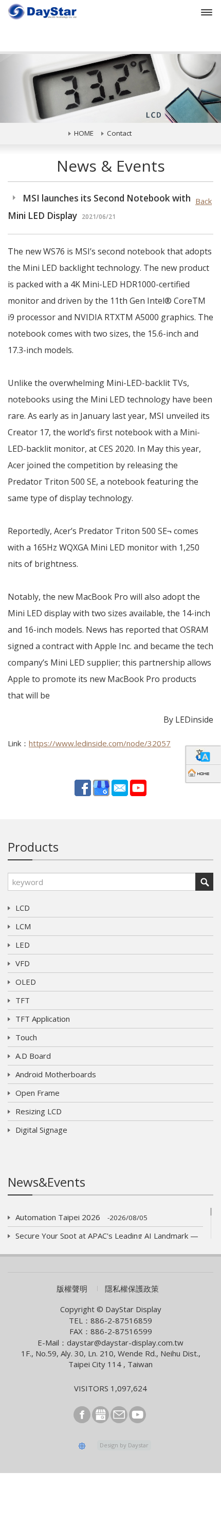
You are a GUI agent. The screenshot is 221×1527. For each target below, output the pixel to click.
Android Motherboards (55, 1074)
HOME (84, 133)
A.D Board (33, 1056)
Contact (119, 133)
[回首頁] (203, 773)
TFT (22, 1000)
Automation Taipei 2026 (81, 1217)
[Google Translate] (203, 755)
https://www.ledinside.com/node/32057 (100, 743)
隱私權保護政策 (132, 1288)
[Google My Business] (101, 787)
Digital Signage (41, 1130)
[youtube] (138, 787)
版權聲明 (72, 1288)
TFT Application (42, 1019)
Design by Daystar (124, 1445)
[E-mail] (120, 787)
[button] (16, 88)
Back (203, 201)
